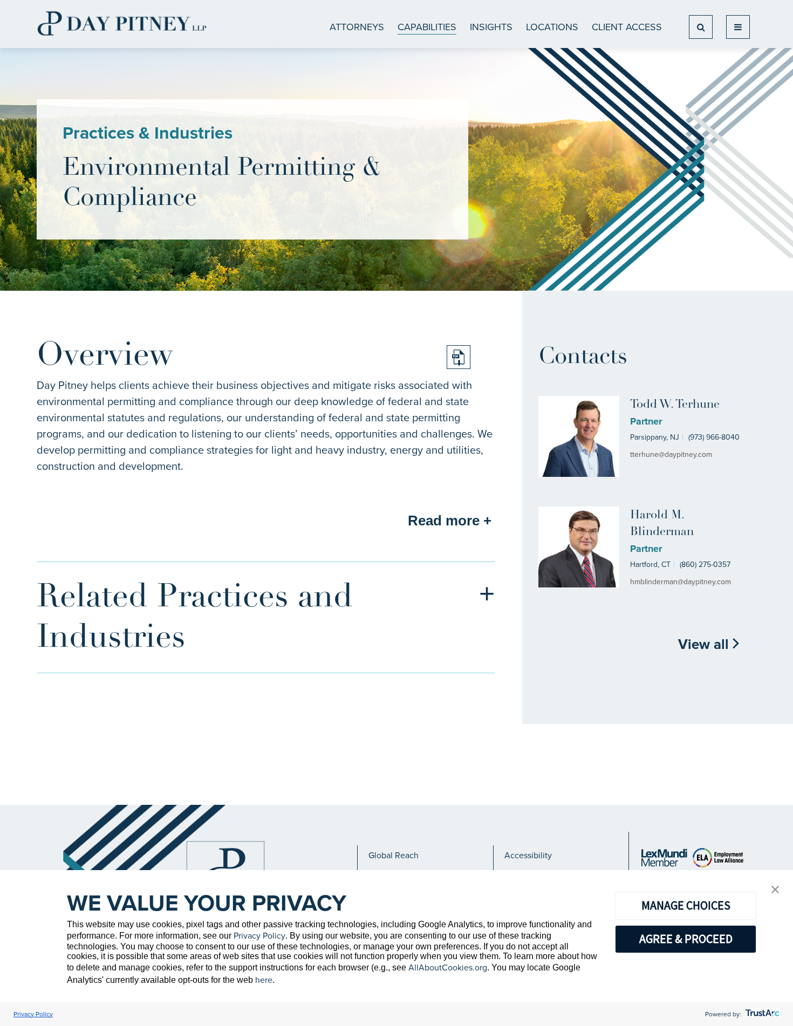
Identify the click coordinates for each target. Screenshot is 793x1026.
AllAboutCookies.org (447, 967)
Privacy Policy (259, 935)
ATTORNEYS (357, 27)
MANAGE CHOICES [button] (685, 905)
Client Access (627, 27)
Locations (552, 27)
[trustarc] (761, 1014)
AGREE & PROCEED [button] (686, 938)
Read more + (449, 520)
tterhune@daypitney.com (671, 454)
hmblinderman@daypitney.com (680, 581)
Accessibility (528, 855)
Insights (491, 27)
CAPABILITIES (427, 27)
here (263, 980)
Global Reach (393, 855)
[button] (775, 890)
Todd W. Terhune (675, 405)
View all (705, 644)
